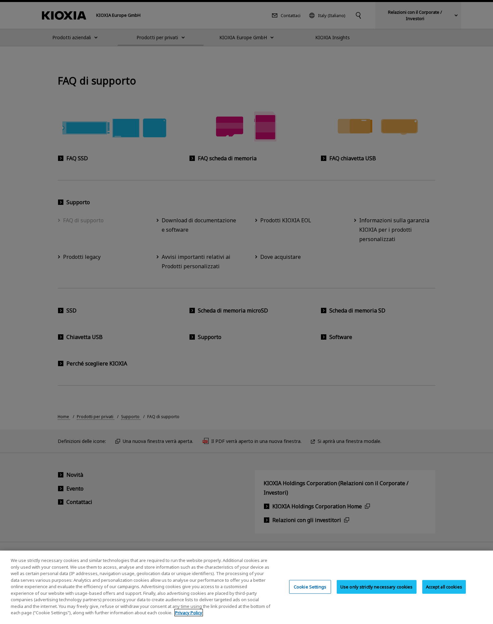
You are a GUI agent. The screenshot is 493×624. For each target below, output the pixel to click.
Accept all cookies (444, 586)
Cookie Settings (310, 586)
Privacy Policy (188, 613)
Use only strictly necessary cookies (376, 586)
